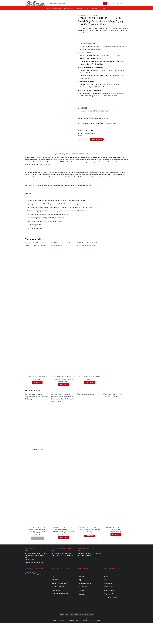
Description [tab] (60, 153)
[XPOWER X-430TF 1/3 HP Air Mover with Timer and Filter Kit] (89, 308)
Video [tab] (68, 153)
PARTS (87, 8)
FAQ (86, 618)
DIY (53, 576)
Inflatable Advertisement (59, 583)
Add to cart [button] (37, 382)
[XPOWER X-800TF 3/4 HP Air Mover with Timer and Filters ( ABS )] (37, 308)
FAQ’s (106, 580)
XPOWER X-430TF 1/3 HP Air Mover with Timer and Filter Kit (89, 377)
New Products (82, 587)
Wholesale (81, 590)
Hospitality (55, 579)
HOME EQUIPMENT (69, 8)
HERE (84, 108)
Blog (79, 580)
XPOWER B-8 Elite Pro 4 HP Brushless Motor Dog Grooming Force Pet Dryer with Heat (89, 529)
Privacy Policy (108, 583)
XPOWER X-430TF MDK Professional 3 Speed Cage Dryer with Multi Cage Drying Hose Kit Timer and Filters (63, 378)
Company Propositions (85, 583)
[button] (118, 3)
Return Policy (108, 587)
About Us (81, 576)
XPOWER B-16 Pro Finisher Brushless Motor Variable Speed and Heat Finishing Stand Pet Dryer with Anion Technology (63, 530)
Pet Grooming (56, 590)
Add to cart (97, 139)
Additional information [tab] (80, 153)
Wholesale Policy (109, 590)
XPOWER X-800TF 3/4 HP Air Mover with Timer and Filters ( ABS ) (37, 377)
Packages (82, 594)
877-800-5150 (29, 560)
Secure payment (78, 618)
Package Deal (96, 8)
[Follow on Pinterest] (36, 573)
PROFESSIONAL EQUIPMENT (54, 8)
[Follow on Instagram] (30, 573)
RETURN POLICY (60, 555)
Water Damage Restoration (60, 593)
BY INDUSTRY (79, 8)
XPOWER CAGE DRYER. (82, 185)
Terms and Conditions (111, 597)
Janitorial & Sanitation (58, 586)
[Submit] (105, 3)
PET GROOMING (93, 15)
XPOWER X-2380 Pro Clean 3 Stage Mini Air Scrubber (115, 528)
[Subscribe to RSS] (39, 573)
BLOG (104, 8)
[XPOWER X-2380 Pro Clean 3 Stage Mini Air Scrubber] (116, 459)
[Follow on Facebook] (26, 573)
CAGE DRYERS (61, 185)
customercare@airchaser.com (34, 562)
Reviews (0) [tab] (93, 153)
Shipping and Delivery (111, 594)
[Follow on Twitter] (33, 573)
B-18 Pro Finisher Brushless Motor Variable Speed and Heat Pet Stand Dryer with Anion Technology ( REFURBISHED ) (37, 530)
